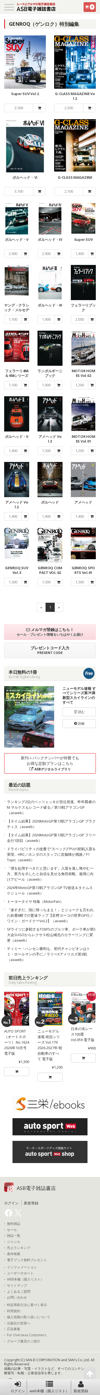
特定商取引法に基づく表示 (27, 1305)
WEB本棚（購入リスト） (25, 1279)
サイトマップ (17, 1285)
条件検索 (13, 1254)
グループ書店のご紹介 (23, 1341)
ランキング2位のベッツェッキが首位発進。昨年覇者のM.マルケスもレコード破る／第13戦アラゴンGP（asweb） (51, 807)
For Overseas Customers (26, 1335)
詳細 (80, 723)
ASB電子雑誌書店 (36, 1188)
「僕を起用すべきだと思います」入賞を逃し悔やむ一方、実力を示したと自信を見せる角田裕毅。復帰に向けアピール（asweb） (50, 874)
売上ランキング (18, 1248)
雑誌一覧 (13, 1235)
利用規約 (13, 1311)
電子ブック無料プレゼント (27, 1260)
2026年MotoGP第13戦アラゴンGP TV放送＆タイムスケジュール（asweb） (50, 890)
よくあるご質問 (18, 1291)
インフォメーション (22, 1267)
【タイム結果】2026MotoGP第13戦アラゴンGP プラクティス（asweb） (51, 824)
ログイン (18, 1390)
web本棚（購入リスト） (49, 1390)
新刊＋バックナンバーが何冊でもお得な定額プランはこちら (50, 763)
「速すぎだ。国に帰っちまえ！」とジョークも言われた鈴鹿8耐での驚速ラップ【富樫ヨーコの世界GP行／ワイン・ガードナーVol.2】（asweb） (50, 915)
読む (81, 711)
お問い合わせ (17, 1297)
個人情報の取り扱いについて (28, 1317)
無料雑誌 (13, 1224)
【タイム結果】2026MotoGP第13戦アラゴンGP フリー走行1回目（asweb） (51, 837)
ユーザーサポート (20, 1273)
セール (12, 1230)
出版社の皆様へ (18, 1323)
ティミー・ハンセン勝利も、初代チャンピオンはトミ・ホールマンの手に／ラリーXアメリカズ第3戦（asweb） (48, 954)
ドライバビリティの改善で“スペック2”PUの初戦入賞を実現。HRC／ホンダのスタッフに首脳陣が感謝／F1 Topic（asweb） (51, 854)
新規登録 (81, 1390)
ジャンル (13, 1242)
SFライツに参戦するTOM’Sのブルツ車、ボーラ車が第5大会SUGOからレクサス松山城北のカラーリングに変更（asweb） (51, 935)
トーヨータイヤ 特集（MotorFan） (35, 901)
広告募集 (13, 1329)
